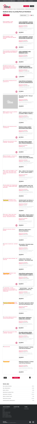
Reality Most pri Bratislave (23, 25)
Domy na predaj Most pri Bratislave (23, 30)
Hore (5, 377)
